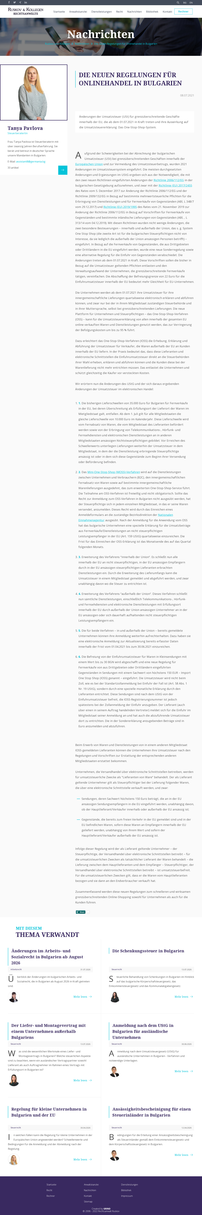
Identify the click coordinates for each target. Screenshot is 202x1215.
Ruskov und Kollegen (57, 43)
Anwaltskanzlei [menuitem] (78, 11)
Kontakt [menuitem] (167, 11)
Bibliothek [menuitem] (152, 11)
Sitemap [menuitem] (88, 1201)
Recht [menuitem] (119, 11)
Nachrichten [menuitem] (134, 11)
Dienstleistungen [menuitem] (101, 11)
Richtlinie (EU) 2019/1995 (120, 207)
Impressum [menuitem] (127, 1195)
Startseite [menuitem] (59, 11)
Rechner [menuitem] (183, 11)
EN (191, 2)
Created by (101, 1209)
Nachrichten (82, 43)
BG (184, 2)
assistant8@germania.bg (30, 161)
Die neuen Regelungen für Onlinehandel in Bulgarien (125, 43)
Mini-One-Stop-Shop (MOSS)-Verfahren (113, 472)
